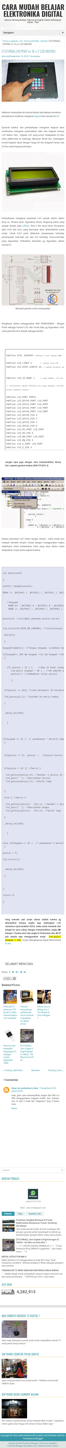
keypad (14, 41)
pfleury (26, 225)
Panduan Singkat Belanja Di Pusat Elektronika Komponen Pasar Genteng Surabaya (36, 1223)
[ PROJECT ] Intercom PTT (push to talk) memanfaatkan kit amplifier (10, 1012)
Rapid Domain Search (49, 1446)
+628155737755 (33, 1201)
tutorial (43, 41)
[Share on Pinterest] (21, 972)
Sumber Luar (35, 1214)
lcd (21, 41)
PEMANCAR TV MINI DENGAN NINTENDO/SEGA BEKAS (30, 1270)
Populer (8, 1214)
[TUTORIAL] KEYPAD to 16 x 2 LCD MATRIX (29, 51)
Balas (14, 1108)
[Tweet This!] (13, 972)
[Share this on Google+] (17, 972)
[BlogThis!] (8, 978)
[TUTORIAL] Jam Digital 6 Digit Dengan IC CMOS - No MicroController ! (27, 1052)
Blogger (39, 1438)
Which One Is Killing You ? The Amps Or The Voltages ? (43, 1012)
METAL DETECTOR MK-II (14, 1256)
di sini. (8, 943)
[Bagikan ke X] (11, 978)
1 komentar (34, 56)
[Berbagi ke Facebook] (14, 978)
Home (6, 41)
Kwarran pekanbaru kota (25, 1088)
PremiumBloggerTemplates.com (22, 1446)
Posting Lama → (56, 1070)
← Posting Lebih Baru (12, 1070)
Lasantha (53, 1443)
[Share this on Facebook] (9, 972)
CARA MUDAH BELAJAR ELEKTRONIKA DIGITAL (33, 10)
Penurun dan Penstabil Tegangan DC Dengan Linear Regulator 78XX (9, 1054)
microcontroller (31, 41)
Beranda (35, 1070)
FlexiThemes (24, 1443)
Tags (20, 1214)
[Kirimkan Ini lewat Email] (5, 978)
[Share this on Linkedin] (25, 972)
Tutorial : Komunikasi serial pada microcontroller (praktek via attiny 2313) (26, 1015)
